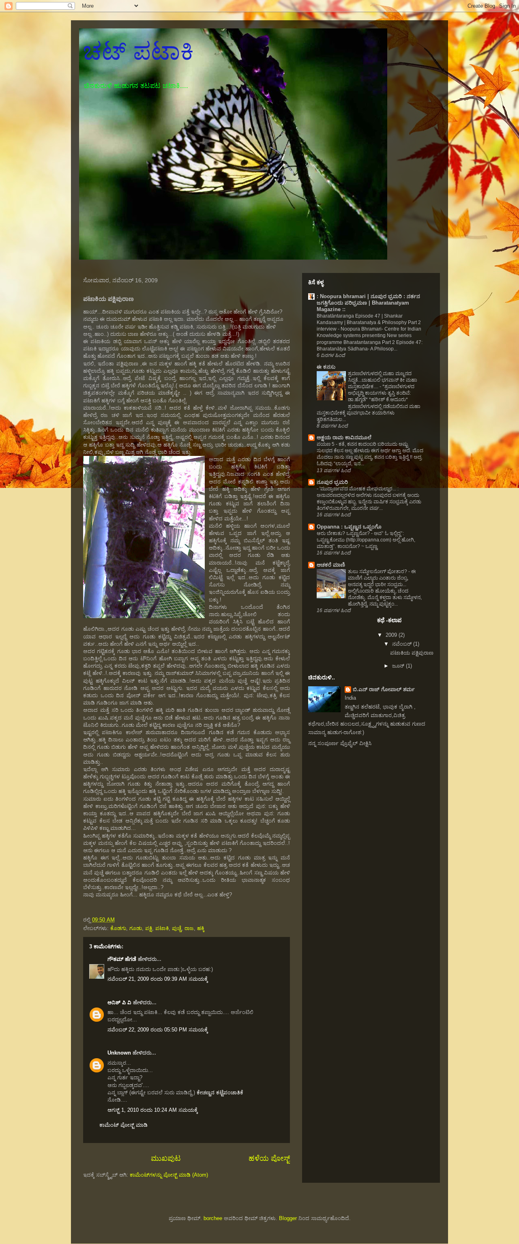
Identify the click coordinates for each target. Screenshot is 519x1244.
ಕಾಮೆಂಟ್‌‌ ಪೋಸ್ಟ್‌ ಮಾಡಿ (123, 1125)
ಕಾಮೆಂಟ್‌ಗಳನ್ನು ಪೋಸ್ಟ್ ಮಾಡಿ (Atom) (169, 1175)
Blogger (288, 1218)
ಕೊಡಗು (118, 928)
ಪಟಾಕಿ (162, 928)
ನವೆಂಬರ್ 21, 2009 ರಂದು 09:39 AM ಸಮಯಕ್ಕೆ (157, 979)
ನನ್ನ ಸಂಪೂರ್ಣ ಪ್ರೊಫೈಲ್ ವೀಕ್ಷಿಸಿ (339, 743)
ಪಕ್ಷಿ (148, 928)
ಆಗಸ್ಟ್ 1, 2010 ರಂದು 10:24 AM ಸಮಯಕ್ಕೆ (152, 1110)
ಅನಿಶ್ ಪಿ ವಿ (119, 1002)
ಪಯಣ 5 (326, 444)
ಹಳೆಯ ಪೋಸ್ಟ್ (269, 1158)
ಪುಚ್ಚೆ (176, 928)
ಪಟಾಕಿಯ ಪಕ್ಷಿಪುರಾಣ (411, 653)
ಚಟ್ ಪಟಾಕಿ (138, 51)
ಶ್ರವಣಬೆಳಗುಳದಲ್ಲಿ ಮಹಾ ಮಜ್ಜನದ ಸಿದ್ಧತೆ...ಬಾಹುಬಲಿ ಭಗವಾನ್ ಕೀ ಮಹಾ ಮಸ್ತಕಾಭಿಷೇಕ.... (382, 380)
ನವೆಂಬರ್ (402, 644)
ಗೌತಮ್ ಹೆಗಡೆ (121, 959)
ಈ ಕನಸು (326, 367)
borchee (213, 1218)
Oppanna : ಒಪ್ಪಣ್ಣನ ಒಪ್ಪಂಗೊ (349, 527)
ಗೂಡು (135, 928)
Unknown (119, 1053)
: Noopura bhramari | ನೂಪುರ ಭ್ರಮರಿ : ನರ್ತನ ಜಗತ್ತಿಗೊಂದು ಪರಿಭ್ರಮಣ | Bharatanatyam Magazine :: (368, 302)
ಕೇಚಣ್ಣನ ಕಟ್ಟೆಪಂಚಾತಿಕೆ (220, 1092)
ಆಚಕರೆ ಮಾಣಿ (331, 565)
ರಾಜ (189, 928)
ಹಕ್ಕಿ (200, 928)
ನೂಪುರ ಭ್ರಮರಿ (332, 482)
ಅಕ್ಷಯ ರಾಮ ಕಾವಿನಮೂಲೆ (344, 437)
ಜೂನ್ (399, 666)
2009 (392, 635)
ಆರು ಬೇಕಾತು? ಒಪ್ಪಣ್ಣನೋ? (344, 533)
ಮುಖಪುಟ (166, 1158)
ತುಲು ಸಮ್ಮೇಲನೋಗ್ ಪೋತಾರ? (378, 571)
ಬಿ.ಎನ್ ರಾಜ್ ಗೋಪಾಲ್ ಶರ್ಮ (384, 689)
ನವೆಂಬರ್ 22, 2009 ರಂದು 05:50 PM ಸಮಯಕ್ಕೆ (157, 1030)
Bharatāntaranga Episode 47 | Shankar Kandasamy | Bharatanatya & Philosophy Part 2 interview (369, 322)
